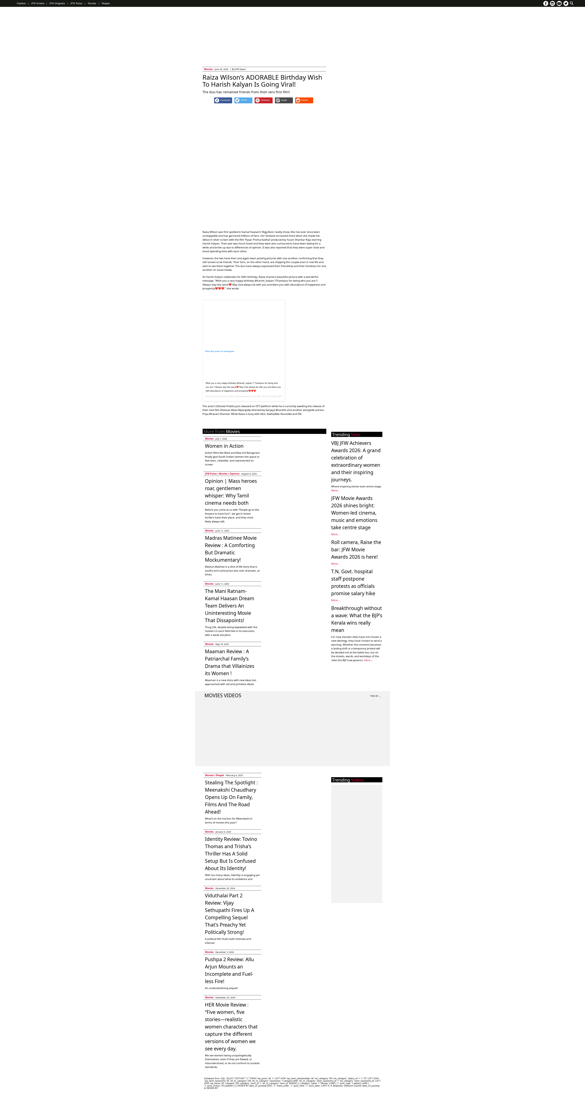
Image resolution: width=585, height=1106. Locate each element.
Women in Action (224, 446)
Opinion (235, 473)
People (106, 3)
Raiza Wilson (228, 396)
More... (335, 490)
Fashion (21, 3)
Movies (92, 3)
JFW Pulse (76, 3)
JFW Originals (57, 3)
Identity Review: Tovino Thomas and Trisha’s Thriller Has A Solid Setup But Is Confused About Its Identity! (231, 853)
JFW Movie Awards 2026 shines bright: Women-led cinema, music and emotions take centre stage (354, 513)
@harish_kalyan (264, 280)
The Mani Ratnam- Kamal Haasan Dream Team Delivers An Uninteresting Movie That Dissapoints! (229, 606)
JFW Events (37, 3)
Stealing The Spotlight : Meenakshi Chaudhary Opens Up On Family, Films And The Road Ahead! (231, 797)
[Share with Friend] (284, 100)
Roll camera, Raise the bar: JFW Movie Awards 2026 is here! (356, 549)
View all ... (375, 695)
